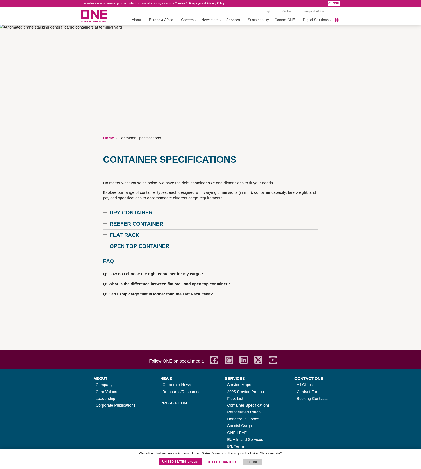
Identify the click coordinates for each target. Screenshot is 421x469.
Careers (187, 20)
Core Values (106, 392)
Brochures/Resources (181, 392)
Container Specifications (248, 405)
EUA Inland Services (245, 439)
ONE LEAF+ (238, 433)
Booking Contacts (312, 398)
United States (180, 461)
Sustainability (258, 20)
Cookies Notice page (188, 3)
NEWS (166, 378)
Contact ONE (285, 20)
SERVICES (235, 378)
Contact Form (309, 392)
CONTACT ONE (308, 378)
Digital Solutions (316, 20)
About (136, 20)
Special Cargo (239, 426)
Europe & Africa (161, 20)
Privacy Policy (216, 3)
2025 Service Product (246, 392)
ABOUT (100, 378)
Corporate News (176, 385)
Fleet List (235, 398)
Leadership (105, 398)
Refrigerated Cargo (244, 412)
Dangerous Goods (243, 419)
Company (104, 385)
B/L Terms (236, 446)
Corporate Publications (116, 405)
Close (333, 3)
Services (233, 20)
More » (336, 20)
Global (286, 11)
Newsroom (210, 20)
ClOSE (252, 462)
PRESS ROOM (173, 403)
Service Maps (239, 385)
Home (108, 138)
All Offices (305, 385)
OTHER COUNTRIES (222, 462)
